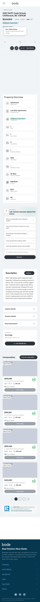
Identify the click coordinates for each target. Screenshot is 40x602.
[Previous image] (5, 42)
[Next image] (35, 42)
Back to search (8, 10)
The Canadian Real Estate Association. (21, 511)
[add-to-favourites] (12, 48)
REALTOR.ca (16, 507)
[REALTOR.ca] (7, 509)
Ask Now (19, 257)
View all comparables (27, 357)
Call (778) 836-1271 (21, 343)
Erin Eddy (8, 335)
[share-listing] (16, 48)
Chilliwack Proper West (10, 23)
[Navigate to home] (15, 3)
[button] (5, 42)
